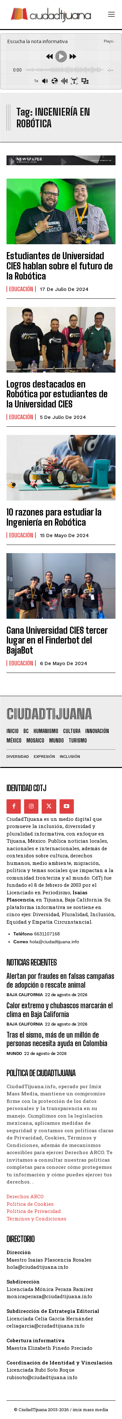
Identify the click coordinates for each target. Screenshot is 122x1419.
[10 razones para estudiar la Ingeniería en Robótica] (61, 468)
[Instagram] (31, 806)
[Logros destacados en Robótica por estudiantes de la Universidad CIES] (61, 340)
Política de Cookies (30, 1204)
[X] (49, 806)
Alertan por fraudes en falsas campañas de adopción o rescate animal (60, 980)
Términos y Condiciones (36, 1218)
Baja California (25, 994)
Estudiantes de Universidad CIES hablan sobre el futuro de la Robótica (60, 265)
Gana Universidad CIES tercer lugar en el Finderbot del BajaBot (57, 640)
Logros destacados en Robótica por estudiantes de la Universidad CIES (57, 394)
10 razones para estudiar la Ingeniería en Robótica (54, 517)
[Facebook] (14, 806)
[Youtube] (67, 806)
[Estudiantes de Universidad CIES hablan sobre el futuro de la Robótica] (61, 211)
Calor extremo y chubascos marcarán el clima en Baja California (60, 1009)
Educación (21, 289)
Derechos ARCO (25, 1196)
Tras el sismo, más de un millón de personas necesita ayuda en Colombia (57, 1039)
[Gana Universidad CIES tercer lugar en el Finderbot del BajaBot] (61, 586)
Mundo (14, 1053)
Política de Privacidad (34, 1211)
